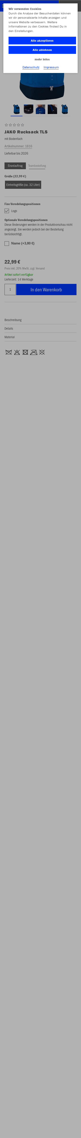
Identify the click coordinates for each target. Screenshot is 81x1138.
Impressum (51, 67)
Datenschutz (30, 67)
